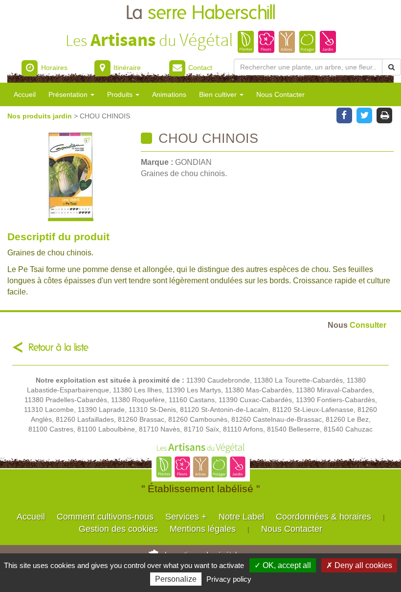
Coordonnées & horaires (323, 517)
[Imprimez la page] (385, 114)
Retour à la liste (58, 347)
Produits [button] (120, 94)
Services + (186, 517)
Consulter (357, 324)
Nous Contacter (280, 94)
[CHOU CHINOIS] (70, 176)
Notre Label (241, 517)
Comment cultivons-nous (105, 517)
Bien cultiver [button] (219, 94)
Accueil (25, 94)
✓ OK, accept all (282, 565)
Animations (169, 94)
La (201, 13)
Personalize (176, 579)
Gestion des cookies (118, 529)
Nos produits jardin (40, 116)
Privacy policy (228, 579)
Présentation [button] (68, 94)
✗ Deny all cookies (359, 565)
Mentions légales (203, 529)
